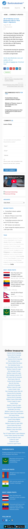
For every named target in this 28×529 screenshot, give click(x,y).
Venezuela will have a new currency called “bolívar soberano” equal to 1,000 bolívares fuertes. (14, 284)
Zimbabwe (20, 252)
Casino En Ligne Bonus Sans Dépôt (14, 417)
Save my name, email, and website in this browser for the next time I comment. (13, 162)
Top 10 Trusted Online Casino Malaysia (14, 433)
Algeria (11, 244)
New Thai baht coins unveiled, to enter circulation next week (16, 274)
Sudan (17, 256)
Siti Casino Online (14, 415)
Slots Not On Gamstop (14, 385)
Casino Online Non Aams (14, 425)
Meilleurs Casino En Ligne (14, 427)
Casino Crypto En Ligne (14, 401)
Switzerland (11, 240)
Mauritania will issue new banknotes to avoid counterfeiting (17, 460)
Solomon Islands (14, 254)
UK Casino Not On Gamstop (14, 377)
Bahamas (10, 238)
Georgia (6, 240)
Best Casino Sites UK (14, 379)
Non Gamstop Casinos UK (14, 375)
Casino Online (14, 403)
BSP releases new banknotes (12, 225)
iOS (7, 62)
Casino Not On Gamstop (14, 381)
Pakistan (7, 72)
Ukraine (5, 242)
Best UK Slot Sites (14, 383)
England (6, 262)
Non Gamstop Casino (14, 361)
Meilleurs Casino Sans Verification (14, 413)
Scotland (16, 250)
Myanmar (15, 238)
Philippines (7, 252)
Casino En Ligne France (14, 443)
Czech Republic (12, 258)
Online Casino (14, 431)
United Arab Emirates (18, 244)
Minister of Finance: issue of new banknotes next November (13, 105)
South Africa (13, 246)
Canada (18, 246)
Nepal (16, 248)
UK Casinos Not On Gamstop (14, 359)
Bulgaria (10, 262)
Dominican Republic (9, 250)
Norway (5, 258)
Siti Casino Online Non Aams (14, 363)
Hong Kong (21, 248)
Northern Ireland (13, 260)
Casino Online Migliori (14, 419)
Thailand (20, 238)
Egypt (22, 258)
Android (13, 62)
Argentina (18, 242)
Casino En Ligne (14, 439)
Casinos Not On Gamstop (14, 353)
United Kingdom (18, 240)
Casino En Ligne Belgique (14, 407)
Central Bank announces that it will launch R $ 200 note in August (13, 111)
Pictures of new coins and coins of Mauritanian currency (17, 311)
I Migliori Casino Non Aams (14, 429)
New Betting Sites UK (14, 357)
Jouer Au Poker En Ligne (14, 437)
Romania (13, 242)
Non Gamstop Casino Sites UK (14, 367)
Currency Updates (16, 14)
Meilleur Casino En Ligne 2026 (14, 423)
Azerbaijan (6, 244)
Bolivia (15, 252)
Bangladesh (6, 246)
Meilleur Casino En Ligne (14, 369)
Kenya (11, 252)
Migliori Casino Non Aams (14, 395)
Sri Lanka (6, 260)
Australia (22, 256)
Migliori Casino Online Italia (14, 399)
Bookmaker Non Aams (14, 409)
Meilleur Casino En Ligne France (14, 411)
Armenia (21, 250)
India (12, 264)
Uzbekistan (6, 254)
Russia (14, 262)
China (9, 242)
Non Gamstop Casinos (14, 371)
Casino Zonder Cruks (14, 389)
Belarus (5, 238)
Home (6, 14)
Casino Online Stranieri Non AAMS (14, 435)
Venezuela (6, 248)
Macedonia (12, 248)
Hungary (18, 258)
